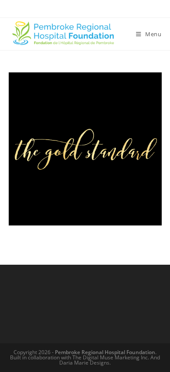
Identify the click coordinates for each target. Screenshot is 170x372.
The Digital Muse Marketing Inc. (110, 357)
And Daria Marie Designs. (109, 360)
